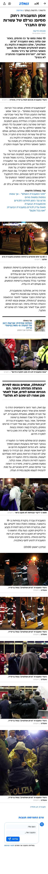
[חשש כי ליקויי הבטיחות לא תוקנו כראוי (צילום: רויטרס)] (24, 496)
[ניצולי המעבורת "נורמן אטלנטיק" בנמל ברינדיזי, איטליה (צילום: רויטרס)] (24, 573)
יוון (37, 807)
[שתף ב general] (4, 3)
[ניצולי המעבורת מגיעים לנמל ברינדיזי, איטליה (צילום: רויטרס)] (24, 82)
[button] (37, 3)
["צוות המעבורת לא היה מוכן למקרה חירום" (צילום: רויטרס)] (24, 357)
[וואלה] (24, 3)
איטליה (32, 807)
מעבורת (42, 807)
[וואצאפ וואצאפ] (9, 3)
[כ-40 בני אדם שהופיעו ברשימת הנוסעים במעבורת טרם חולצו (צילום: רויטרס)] (24, 242)
